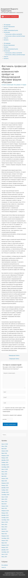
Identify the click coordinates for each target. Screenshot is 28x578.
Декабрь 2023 (5, 515)
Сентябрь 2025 (5, 467)
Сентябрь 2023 (5, 519)
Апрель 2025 (5, 478)
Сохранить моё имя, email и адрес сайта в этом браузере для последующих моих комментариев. (14, 409)
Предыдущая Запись (14, 355)
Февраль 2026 (5, 455)
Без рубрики (17, 84)
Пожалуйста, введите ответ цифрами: (12, 415)
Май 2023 (4, 529)
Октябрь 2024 (5, 492)
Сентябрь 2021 (5, 552)
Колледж (6, 28)
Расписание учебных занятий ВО (13, 34)
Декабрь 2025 (5, 460)
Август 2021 (5, 554)
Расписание (7, 32)
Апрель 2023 (5, 531)
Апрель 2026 (5, 451)
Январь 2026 (5, 457)
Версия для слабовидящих (11, 16)
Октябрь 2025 (5, 464)
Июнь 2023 (4, 526)
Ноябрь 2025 (5, 462)
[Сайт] (14, 403)
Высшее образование (9, 26)
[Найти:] (14, 434)
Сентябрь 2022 (5, 538)
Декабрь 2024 (5, 487)
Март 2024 (4, 508)
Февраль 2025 (5, 483)
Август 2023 (5, 522)
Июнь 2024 (4, 501)
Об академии (7, 24)
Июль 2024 (4, 499)
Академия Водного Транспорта (9, 10)
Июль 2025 (4, 471)
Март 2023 (4, 533)
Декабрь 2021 (5, 549)
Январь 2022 (5, 547)
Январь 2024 (5, 513)
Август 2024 (5, 497)
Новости (6, 38)
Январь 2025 (5, 485)
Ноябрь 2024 (5, 490)
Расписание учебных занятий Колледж (15, 36)
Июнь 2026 (4, 446)
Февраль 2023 (5, 536)
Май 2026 (4, 448)
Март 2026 (4, 453)
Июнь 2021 (4, 556)
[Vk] (2, 20)
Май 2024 (4, 503)
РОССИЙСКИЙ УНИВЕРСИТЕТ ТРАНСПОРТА (14, 575)
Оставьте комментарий (7, 84)
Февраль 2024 (5, 510)
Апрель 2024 (5, 506)
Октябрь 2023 (5, 517)
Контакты (6, 39)
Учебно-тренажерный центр (11, 30)
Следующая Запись (14, 358)
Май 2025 (4, 476)
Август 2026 (5, 444)
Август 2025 (5, 469)
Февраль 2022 (5, 545)
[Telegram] (7, 20)
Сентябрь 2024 (5, 494)
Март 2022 (4, 542)
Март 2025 (4, 480)
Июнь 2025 (4, 474)
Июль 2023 (4, 524)
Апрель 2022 (5, 540)
